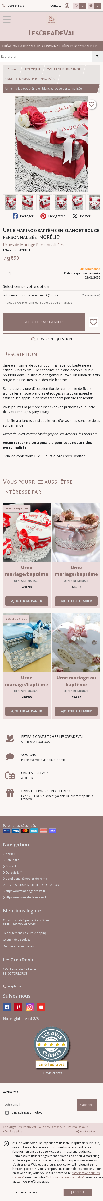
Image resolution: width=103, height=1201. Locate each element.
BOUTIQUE (32, 69)
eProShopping (12, 1131)
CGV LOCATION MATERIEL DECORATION (32, 885)
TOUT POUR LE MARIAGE (63, 69)
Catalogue (12, 860)
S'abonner (87, 1105)
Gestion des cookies (16, 940)
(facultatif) (51, 295)
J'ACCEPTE (78, 1192)
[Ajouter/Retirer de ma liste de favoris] (93, 322)
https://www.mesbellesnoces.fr (26, 897)
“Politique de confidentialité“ (65, 1177)
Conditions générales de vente (26, 879)
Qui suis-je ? (13, 872)
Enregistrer (56, 216)
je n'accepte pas (26, 1192)
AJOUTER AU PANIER (44, 322)
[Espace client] (67, 5)
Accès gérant (88, 1131)
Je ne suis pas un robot (26, 1113)
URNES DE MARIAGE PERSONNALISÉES (30, 79)
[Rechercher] (97, 56)
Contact (55, 6)
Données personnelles (18, 946)
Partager (26, 216)
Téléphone (13, 986)
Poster (84, 216)
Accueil (12, 69)
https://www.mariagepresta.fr (25, 891)
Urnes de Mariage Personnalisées (33, 244)
